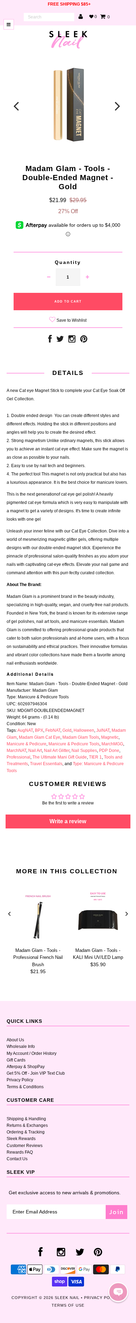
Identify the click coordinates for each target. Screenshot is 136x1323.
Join (116, 1212)
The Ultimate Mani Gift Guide (59, 757)
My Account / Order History (31, 1053)
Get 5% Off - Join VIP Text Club (36, 1073)
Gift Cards (16, 1060)
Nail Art (35, 750)
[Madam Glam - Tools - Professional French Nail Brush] (38, 940)
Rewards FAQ (20, 1152)
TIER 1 (95, 757)
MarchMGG (112, 743)
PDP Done (109, 750)
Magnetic (110, 737)
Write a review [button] (68, 821)
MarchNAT (16, 750)
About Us (15, 1039)
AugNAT (25, 730)
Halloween (84, 730)
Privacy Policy (20, 1079)
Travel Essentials (46, 763)
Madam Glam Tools (80, 737)
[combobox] (49, 17)
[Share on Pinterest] (84, 340)
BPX (39, 730)
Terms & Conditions (25, 1086)
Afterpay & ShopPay (26, 1066)
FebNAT (52, 730)
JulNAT (102, 730)
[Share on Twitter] (60, 340)
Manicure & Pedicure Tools (73, 743)
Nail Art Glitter (56, 750)
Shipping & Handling (26, 1118)
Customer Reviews (25, 1145)
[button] (118, 1292)
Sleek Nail (67, 1298)
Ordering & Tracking (26, 1132)
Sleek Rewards (21, 1138)
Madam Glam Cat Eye (39, 737)
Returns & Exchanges (27, 1125)
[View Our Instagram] (72, 340)
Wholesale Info (21, 1046)
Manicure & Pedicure (26, 743)
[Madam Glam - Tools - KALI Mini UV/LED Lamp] (98, 940)
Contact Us (17, 1158)
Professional (18, 757)
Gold (66, 730)
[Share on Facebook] (50, 340)
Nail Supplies (84, 750)
